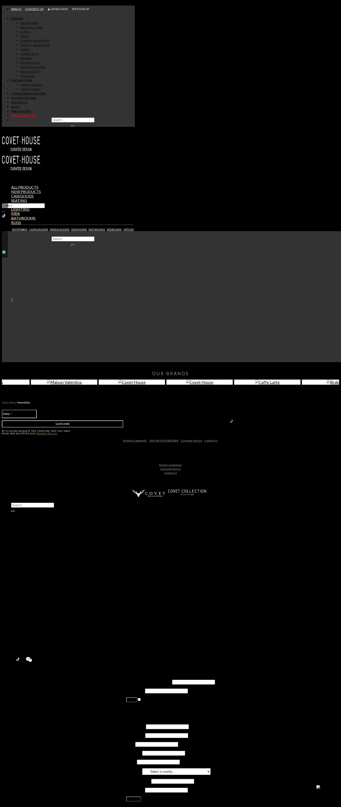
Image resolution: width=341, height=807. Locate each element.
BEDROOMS (114, 229)
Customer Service (191, 440)
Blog (15, 106)
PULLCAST (27, 76)
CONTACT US (34, 9)
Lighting (20, 209)
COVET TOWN (30, 89)
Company (134, 753)
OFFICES (128, 229)
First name (135, 726)
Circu (24, 567)
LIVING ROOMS (38, 229)
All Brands (29, 23)
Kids (15, 213)
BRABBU (26, 58)
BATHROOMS (97, 229)
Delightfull (28, 593)
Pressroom (20, 642)
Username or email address (148, 681)
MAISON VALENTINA (34, 40)
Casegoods (22, 196)
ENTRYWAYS (19, 229)
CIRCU (24, 36)
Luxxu (25, 563)
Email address (138, 781)
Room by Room (23, 98)
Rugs (16, 222)
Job (130, 744)
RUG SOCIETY (29, 71)
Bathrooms (23, 218)
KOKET (25, 49)
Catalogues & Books (28, 93)
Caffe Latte (29, 585)
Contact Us (211, 440)
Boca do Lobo (31, 558)
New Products (23, 549)
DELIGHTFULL (30, 62)
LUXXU (25, 31)
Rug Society (29, 602)
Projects (19, 102)
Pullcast (26, 607)
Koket (25, 580)
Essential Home (32, 598)
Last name (135, 735)
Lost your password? (142, 708)
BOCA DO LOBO (31, 27)
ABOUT (16, 9)
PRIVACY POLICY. (46, 433)
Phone (131, 761)
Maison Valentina (34, 571)
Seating (19, 200)
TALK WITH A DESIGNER (163, 440)
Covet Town (30, 620)
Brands (17, 18)
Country (134, 771)
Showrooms (21, 80)
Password (135, 690)
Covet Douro (31, 84)
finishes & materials (135, 440)
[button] (10, 300)
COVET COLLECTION (35, 45)
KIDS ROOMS (79, 229)
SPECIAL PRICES (23, 115)
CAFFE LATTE (29, 54)
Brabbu (26, 589)
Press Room (21, 111)
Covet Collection (33, 576)
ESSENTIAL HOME (32, 67)
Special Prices (23, 646)
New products (26, 191)
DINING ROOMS (59, 229)
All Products (24, 187)
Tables (17, 205)
